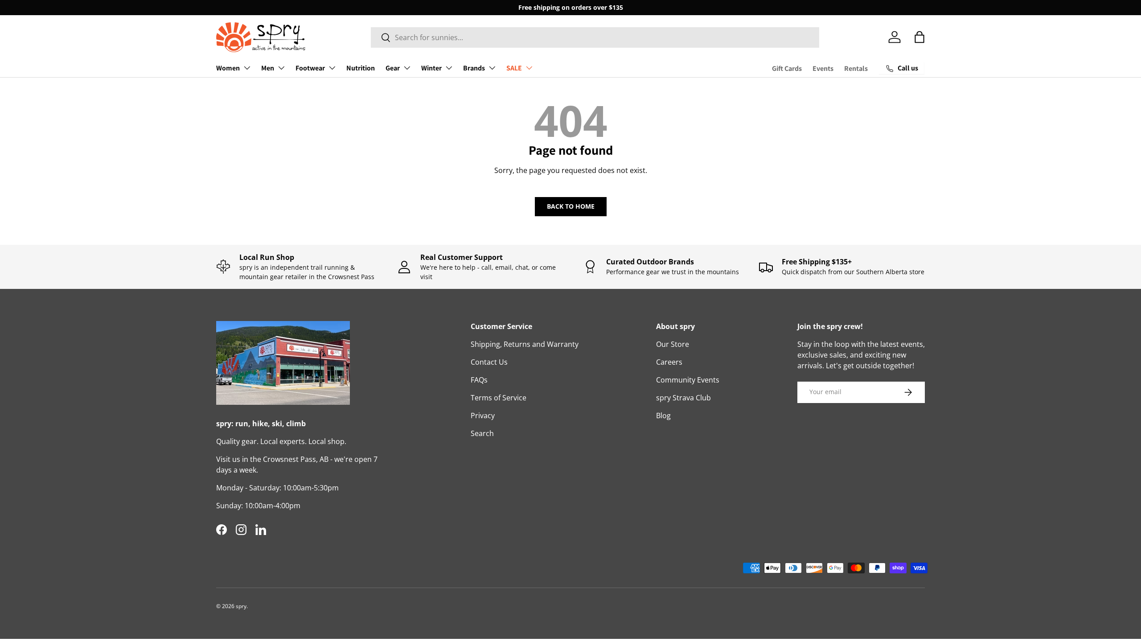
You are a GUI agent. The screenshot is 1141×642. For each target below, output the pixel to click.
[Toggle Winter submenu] (448, 67)
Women (228, 68)
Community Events (687, 380)
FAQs (479, 380)
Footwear (310, 68)
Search (482, 433)
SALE (514, 68)
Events (823, 68)
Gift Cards (787, 68)
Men (267, 68)
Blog (663, 415)
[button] (919, 37)
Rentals (856, 68)
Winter (431, 68)
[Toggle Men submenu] (281, 67)
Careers (669, 362)
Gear (393, 68)
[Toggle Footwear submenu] (332, 67)
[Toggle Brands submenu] (492, 67)
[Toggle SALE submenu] (529, 67)
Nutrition (360, 68)
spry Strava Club (683, 398)
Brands (474, 68)
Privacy (483, 415)
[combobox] (595, 37)
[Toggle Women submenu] (247, 67)
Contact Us (489, 362)
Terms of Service (498, 398)
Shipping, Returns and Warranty (525, 344)
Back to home (571, 206)
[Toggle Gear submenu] (407, 67)
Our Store (672, 344)
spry (241, 606)
